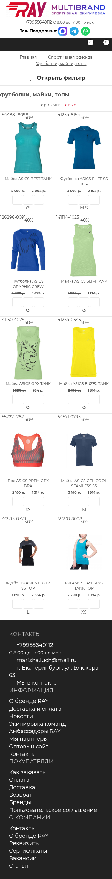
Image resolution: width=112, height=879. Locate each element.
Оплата (19, 780)
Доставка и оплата (35, 709)
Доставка (22, 787)
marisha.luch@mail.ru (46, 660)
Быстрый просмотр (17, 200)
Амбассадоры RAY (35, 731)
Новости (21, 716)
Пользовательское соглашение (53, 810)
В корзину (39, 200)
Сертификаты (28, 851)
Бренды (20, 802)
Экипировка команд (37, 724)
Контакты (22, 754)
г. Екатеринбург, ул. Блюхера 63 (54, 671)
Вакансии (22, 858)
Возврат (20, 795)
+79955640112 (38, 22)
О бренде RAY (28, 701)
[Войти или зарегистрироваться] (71, 45)
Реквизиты (24, 843)
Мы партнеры (28, 738)
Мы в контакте (36, 682)
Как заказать (27, 772)
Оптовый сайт (28, 746)
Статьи (18, 866)
